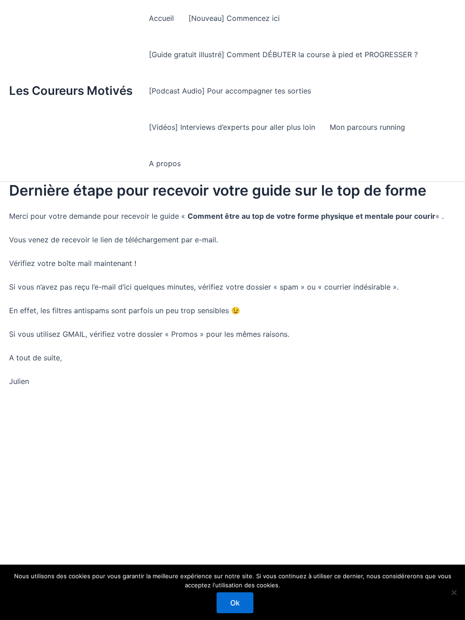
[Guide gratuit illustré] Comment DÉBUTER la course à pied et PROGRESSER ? (283, 54)
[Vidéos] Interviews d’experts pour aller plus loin (232, 127)
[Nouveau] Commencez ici (234, 18)
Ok (235, 602)
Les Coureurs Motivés (71, 91)
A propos (165, 163)
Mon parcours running (367, 127)
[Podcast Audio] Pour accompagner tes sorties (230, 90)
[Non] (453, 592)
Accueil (161, 18)
